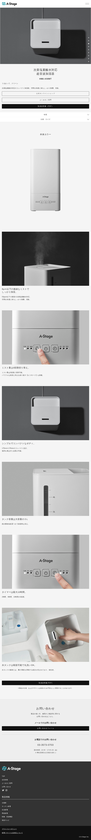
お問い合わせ (6, 787)
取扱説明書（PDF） (45, 106)
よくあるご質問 (46, 100)
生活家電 (5, 810)
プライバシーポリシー (9, 829)
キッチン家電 (6, 806)
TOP (3, 776)
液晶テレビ (5, 820)
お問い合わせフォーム (45, 728)
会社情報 (5, 780)
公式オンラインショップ (45, 93)
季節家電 (5, 813)
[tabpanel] (45, 36)
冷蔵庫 (4, 803)
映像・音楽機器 (7, 817)
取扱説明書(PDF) (45, 683)
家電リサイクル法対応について (12, 833)
